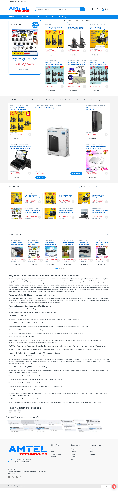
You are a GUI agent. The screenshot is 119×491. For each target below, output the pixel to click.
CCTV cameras (32, 367)
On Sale (76, 20)
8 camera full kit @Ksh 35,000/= (70, 349)
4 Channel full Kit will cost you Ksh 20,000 (20, 379)
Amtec (86, 100)
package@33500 (13, 342)
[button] (56, 268)
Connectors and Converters (54, 105)
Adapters (40, 100)
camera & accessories (50, 285)
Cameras (73, 451)
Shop (47, 17)
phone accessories (87, 285)
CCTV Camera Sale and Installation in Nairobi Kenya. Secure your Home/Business (57, 346)
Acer (33, 100)
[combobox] (46, 9)
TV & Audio (74, 456)
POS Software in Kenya (97, 25)
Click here (69, 402)
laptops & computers (37, 285)
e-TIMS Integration (36, 323)
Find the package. (55, 302)
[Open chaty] (114, 486)
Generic (91, 187)
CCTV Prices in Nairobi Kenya (32, 209)
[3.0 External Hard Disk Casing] (58, 141)
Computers (74, 449)
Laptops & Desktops (93, 105)
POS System (14, 333)
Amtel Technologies (14, 402)
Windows (59, 333)
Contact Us (54, 456)
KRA (26, 326)
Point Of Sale (26, 17)
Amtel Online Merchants (75, 281)
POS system (22, 330)
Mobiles (73, 454)
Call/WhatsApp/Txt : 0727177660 (17, 1)
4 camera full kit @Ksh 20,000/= (50, 349)
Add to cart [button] (62, 50)
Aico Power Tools (51, 100)
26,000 (20, 340)
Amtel (11, 486)
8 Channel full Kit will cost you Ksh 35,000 (20, 386)
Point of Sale (93, 25)
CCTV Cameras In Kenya (49, 353)
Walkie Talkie (48, 25)
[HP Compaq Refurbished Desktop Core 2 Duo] (84, 213)
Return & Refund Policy (59, 17)
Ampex (79, 100)
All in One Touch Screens (66, 100)
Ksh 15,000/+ (27, 312)
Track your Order (56, 454)
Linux (69, 333)
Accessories (25, 100)
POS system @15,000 (42, 340)
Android (65, 333)
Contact (71, 17)
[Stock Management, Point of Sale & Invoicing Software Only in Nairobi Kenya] (17, 198)
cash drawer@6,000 (33, 342)
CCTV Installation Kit (73, 60)
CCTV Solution (13, 17)
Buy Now (52, 55)
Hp (87, 105)
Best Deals (15, 100)
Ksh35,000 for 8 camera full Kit (23, 363)
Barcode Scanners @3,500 (49, 342)
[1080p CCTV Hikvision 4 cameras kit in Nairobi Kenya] (17, 213)
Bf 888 (47, 60)
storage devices (72, 285)
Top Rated (86, 20)
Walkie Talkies (38, 17)
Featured (67, 20)
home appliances (62, 285)
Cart (52, 451)
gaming (80, 285)
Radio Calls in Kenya (19, 105)
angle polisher (102, 100)
